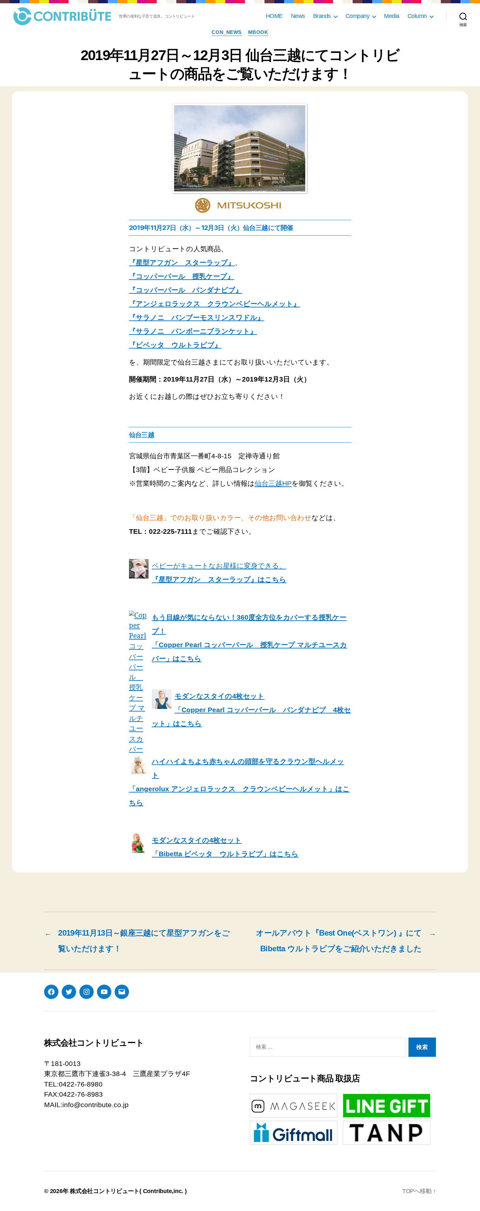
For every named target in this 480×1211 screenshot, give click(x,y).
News (298, 16)
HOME (274, 16)
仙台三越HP (273, 483)
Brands (322, 16)
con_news (226, 32)
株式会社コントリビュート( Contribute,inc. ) (128, 1191)
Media (391, 16)
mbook (258, 32)
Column (417, 16)
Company (357, 16)
